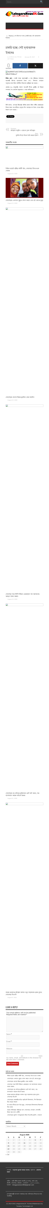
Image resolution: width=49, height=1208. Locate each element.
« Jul (7, 1154)
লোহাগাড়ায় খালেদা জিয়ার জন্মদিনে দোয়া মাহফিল (20, 397)
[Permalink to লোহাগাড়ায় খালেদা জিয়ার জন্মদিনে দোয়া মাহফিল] (24, 209)
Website (9, 1049)
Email (8, 1041)
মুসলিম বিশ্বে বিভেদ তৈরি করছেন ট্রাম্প (27, 134)
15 (8, 1146)
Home (10, 36)
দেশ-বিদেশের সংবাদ (19, 36)
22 (8, 1149)
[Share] (20, 65)
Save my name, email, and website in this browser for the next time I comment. (24, 1058)
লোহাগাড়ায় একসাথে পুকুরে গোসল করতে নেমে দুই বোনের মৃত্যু (24, 200)
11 (24, 1143)
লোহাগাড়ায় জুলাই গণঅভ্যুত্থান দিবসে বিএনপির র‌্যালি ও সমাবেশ (24, 1115)
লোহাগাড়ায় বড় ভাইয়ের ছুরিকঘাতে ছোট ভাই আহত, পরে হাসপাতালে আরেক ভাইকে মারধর (22, 794)
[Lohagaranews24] (24, 15)
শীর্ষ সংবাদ (19, 57)
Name (8, 1034)
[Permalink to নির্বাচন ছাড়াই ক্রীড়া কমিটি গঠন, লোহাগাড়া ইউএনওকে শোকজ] (24, 148)
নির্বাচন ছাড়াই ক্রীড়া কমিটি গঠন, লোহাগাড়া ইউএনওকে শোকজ (24, 1076)
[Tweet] (35, 65)
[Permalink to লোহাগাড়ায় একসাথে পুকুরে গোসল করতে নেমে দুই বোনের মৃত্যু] (24, 197)
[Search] (41, 2)
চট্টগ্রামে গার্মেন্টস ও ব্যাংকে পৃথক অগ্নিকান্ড (23, 129)
